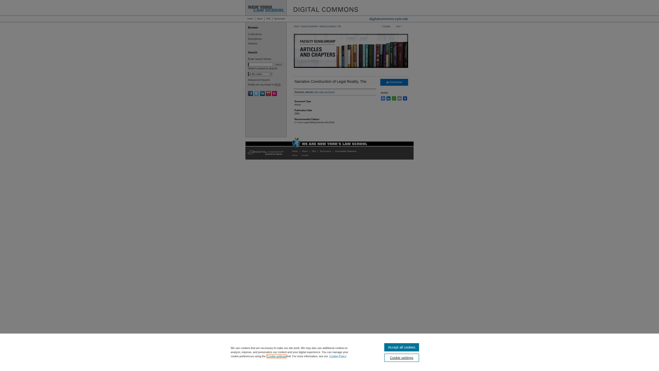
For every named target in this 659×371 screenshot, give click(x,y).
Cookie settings (276, 356)
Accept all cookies (401, 347)
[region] (329, 352)
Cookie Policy (337, 356)
